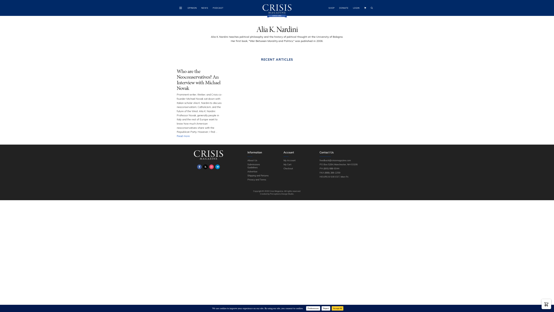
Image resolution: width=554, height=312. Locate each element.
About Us (252, 160)
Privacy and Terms (256, 179)
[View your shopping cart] (365, 8)
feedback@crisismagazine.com (335, 160)
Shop (332, 8)
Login (356, 8)
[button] (546, 304)
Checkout (288, 168)
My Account (289, 160)
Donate (343, 8)
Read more (183, 136)
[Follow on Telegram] (217, 167)
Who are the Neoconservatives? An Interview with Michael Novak (198, 80)
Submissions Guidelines (253, 166)
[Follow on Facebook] (199, 167)
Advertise (252, 171)
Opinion (192, 8)
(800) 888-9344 (331, 168)
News (204, 8)
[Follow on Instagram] (211, 167)
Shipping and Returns (258, 175)
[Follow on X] (205, 167)
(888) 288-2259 (332, 172)
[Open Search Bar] (371, 8)
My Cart (287, 164)
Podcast (218, 8)
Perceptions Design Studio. (282, 194)
